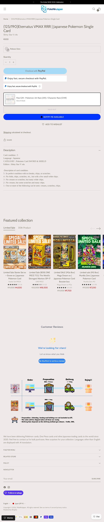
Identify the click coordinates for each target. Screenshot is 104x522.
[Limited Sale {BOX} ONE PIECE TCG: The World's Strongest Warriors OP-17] (39, 252)
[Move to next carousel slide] (98, 204)
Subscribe (96, 479)
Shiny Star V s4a (10, 34)
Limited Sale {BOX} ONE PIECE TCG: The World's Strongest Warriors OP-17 (39, 275)
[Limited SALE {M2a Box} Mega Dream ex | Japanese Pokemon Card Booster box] (64, 252)
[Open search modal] (93, 9)
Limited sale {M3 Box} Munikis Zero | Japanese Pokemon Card (89, 275)
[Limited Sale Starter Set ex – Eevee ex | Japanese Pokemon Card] (14, 252)
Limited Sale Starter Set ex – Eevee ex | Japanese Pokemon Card (14, 275)
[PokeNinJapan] (52, 9)
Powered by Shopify (10, 510)
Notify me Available (54, 117)
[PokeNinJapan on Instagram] (9, 487)
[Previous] (33, 2)
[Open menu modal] (4, 9)
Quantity (7, 57)
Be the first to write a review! (52, 361)
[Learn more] (39, 86)
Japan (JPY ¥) (19, 503)
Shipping (7, 132)
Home (5, 19)
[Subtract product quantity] (6, 62)
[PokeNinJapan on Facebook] (4, 487)
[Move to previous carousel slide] (92, 204)
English (5, 503)
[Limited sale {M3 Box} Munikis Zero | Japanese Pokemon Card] (89, 252)
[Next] (70, 2)
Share (9, 140)
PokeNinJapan (21, 507)
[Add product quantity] (13, 62)
